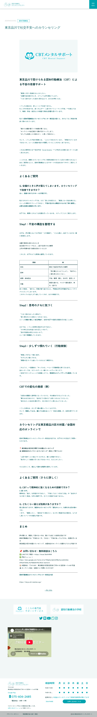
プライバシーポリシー (13, 714)
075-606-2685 (21, 696)
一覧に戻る (48, 590)
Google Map (12, 692)
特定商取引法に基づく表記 (30, 714)
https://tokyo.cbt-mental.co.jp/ (30, 582)
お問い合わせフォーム (14, 708)
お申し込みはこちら (74, 701)
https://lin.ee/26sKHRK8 (43, 554)
